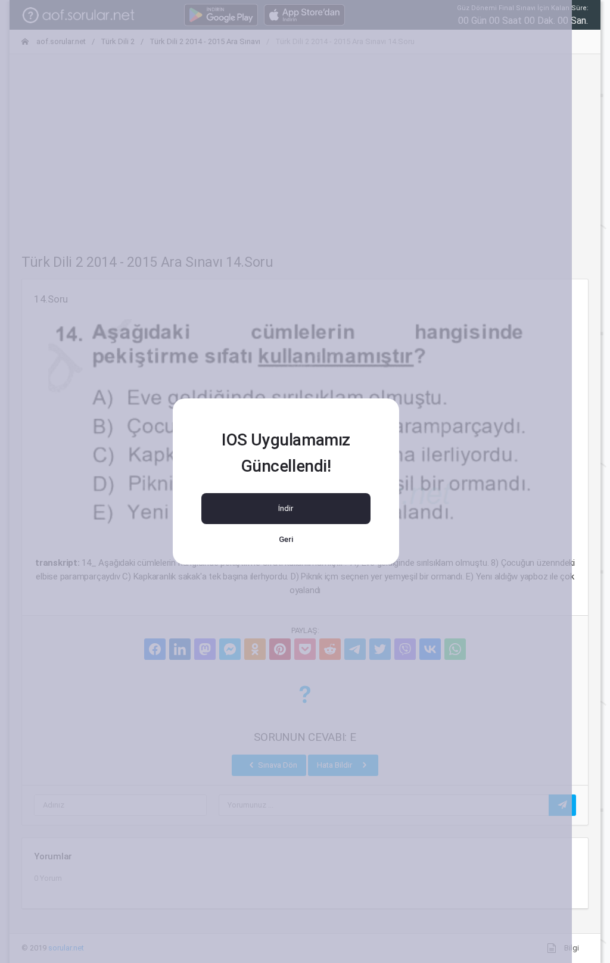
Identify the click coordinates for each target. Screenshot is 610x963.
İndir (285, 508)
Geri (286, 539)
